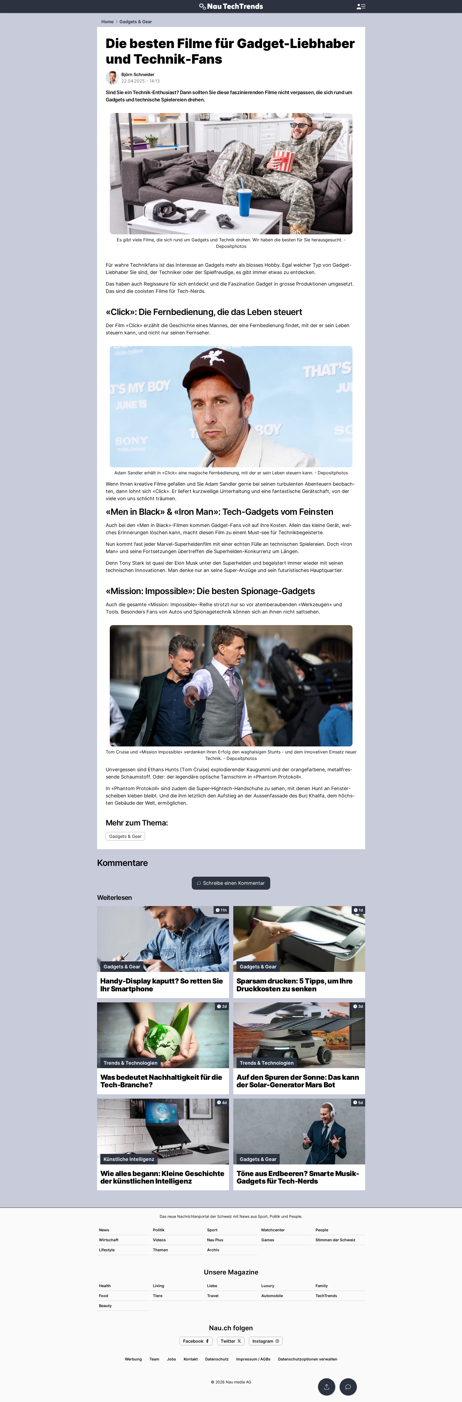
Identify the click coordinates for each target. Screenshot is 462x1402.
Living (158, 1285)
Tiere (157, 1295)
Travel (212, 1295)
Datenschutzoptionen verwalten (307, 1359)
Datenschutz (217, 1359)
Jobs (171, 1359)
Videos (159, 1240)
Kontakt (191, 1359)
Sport (212, 1230)
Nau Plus (215, 1240)
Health (105, 1285)
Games (267, 1240)
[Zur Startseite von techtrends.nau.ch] (231, 6)
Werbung (133, 1359)
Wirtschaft (108, 1240)
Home (107, 21)
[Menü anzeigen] (360, 7)
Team (154, 1359)
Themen (160, 1249)
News (104, 1230)
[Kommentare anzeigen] (348, 1387)
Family (322, 1285)
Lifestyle (107, 1249)
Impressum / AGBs (253, 1359)
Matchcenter (273, 1230)
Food (103, 1295)
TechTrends (326, 1295)
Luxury (267, 1285)
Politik (159, 1230)
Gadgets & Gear (135, 21)
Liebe (212, 1285)
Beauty (105, 1305)
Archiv (213, 1249)
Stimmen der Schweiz (335, 1240)
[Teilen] (326, 1387)
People (322, 1230)
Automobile (272, 1295)
